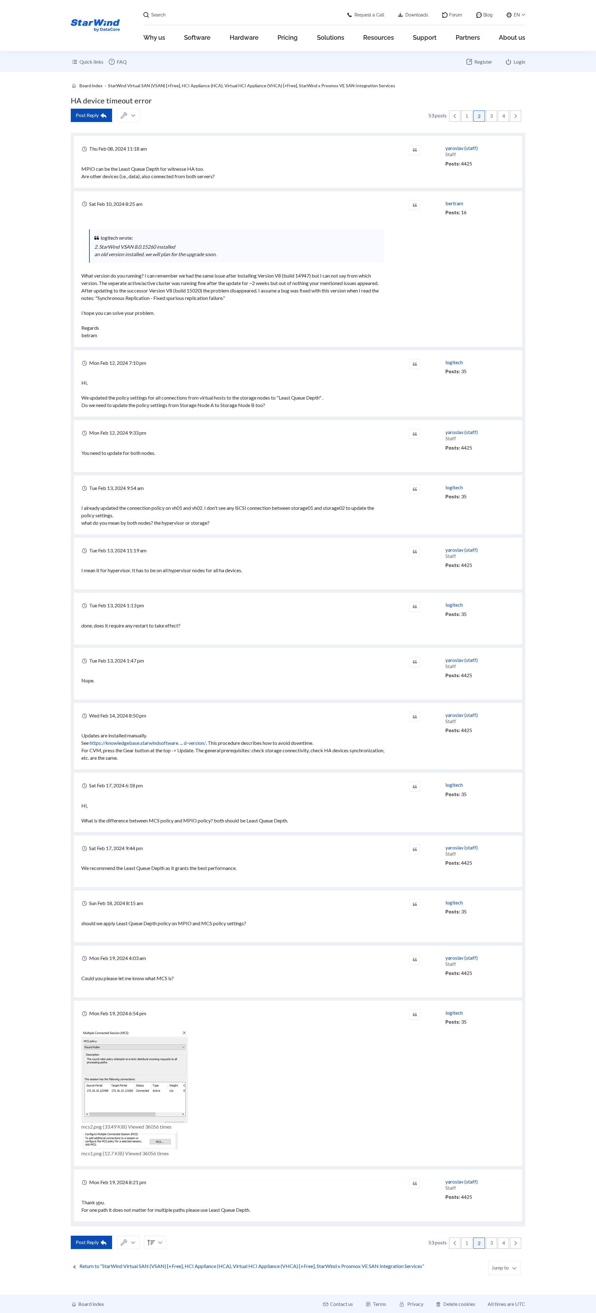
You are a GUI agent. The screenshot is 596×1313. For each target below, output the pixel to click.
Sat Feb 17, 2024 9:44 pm (115, 848)
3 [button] (491, 116)
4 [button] (503, 116)
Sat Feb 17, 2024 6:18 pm (115, 785)
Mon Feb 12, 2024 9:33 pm (117, 433)
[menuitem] (117, 61)
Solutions (330, 37)
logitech (454, 362)
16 (464, 212)
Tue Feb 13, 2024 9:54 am (116, 488)
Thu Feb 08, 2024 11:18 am (117, 149)
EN (517, 14)
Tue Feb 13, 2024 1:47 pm (116, 660)
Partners (468, 37)
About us (512, 37)
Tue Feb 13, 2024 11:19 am (117, 550)
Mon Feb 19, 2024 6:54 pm (117, 1013)
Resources (378, 37)
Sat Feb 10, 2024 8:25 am (115, 204)
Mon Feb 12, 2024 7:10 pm (117, 363)
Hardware (244, 37)
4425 (466, 163)
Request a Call (369, 14)
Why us (154, 37)
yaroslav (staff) (461, 148)
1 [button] (467, 116)
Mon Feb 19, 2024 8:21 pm (117, 1182)
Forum (455, 14)
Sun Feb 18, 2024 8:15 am (115, 903)
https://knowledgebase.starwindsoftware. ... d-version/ (148, 743)
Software (197, 37)
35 (464, 371)
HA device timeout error (111, 100)
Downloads (416, 14)
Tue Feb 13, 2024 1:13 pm (116, 605)
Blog (488, 14)
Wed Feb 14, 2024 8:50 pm (117, 715)
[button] (454, 116)
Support (424, 37)
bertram (454, 203)
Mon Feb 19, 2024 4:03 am (117, 958)
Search (158, 14)
